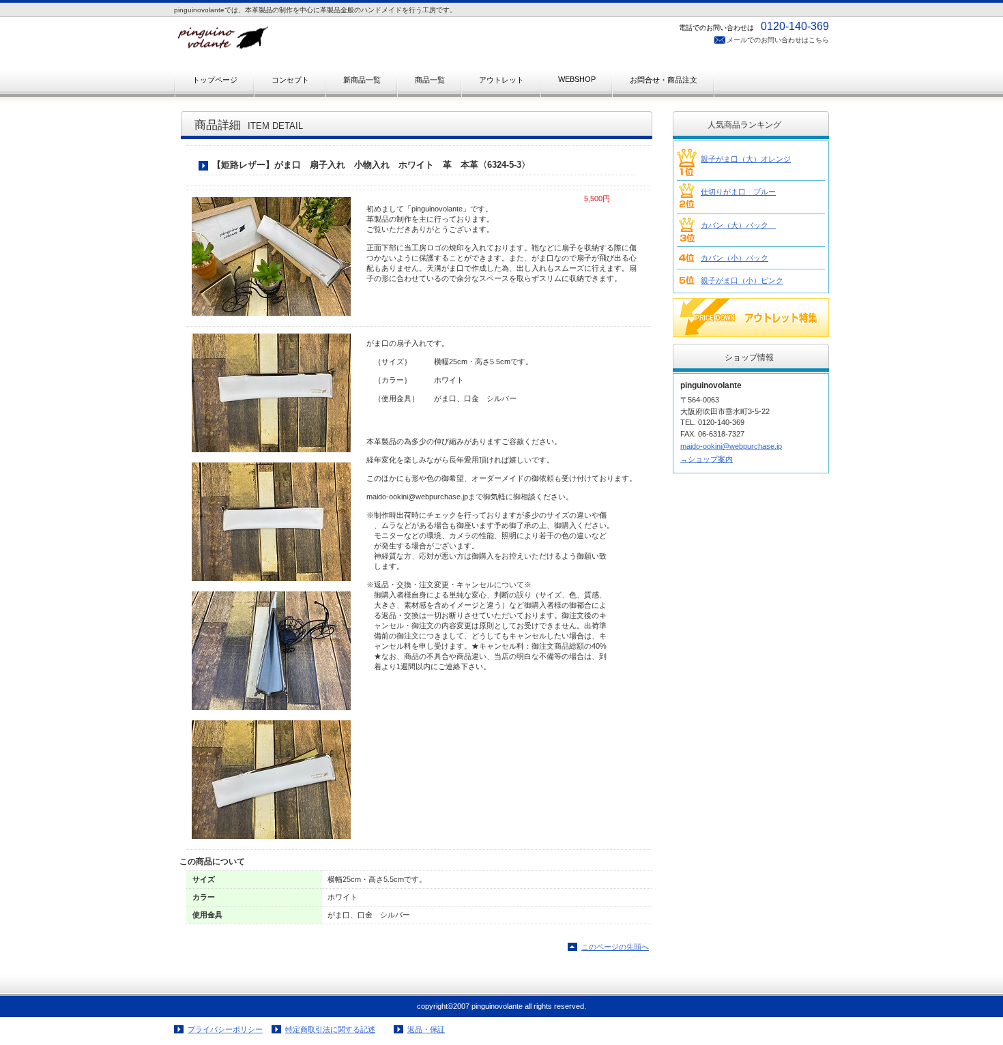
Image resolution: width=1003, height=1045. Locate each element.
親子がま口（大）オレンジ (746, 159)
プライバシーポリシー (225, 1029)
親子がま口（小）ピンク (742, 280)
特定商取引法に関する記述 (330, 1029)
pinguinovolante (310, 42)
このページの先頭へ (615, 947)
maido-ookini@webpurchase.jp (731, 446)
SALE (751, 317)
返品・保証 (426, 1029)
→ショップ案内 (706, 459)
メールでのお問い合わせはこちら (778, 40)
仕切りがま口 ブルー (738, 192)
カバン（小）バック (734, 258)
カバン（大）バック (738, 225)
